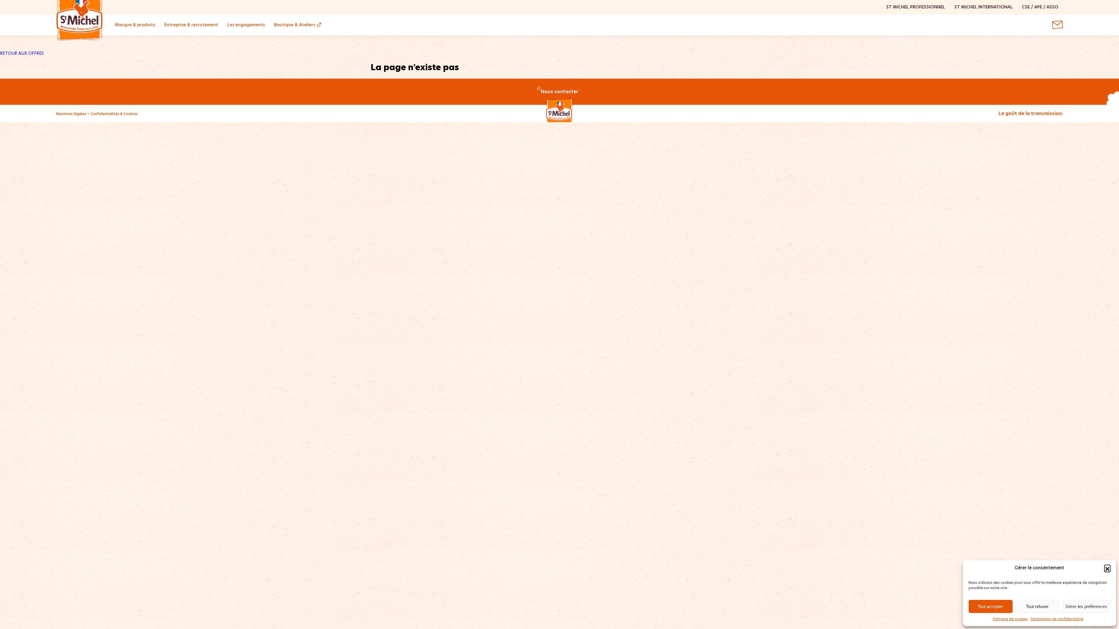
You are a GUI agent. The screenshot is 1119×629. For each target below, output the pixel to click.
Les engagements (246, 25)
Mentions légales (71, 113)
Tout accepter (990, 606)
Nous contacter (559, 91)
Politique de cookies (1010, 618)
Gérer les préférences (1086, 606)
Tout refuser (1037, 606)
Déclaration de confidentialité (1057, 618)
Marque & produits (135, 25)
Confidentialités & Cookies (114, 113)
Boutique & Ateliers (294, 25)
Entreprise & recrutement (191, 25)
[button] (1107, 568)
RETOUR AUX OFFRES (22, 53)
